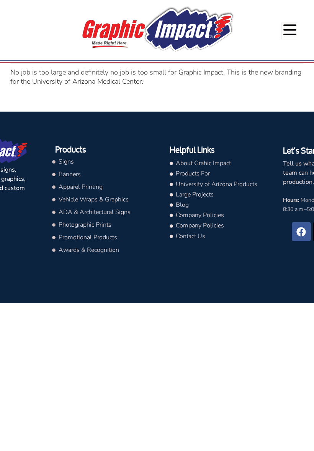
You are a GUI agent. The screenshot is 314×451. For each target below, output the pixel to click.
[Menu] (289, 31)
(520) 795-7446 (288, 7)
